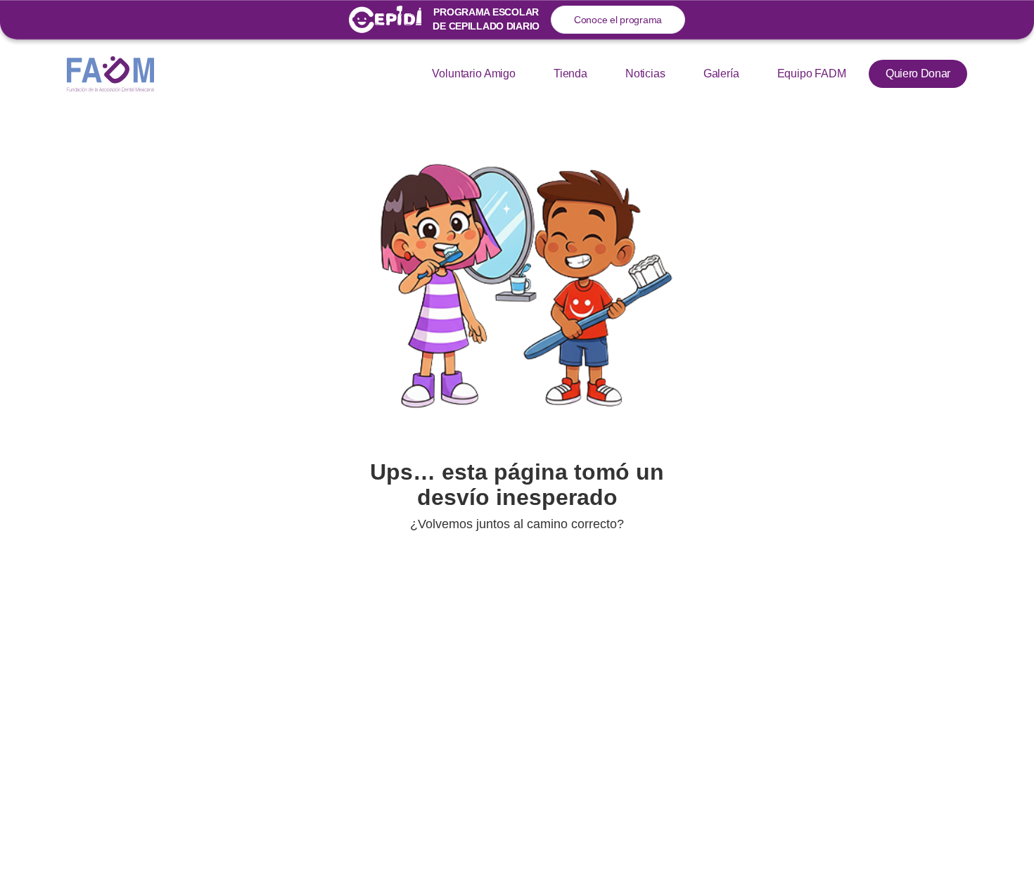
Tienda (570, 73)
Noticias (645, 73)
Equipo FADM (811, 73)
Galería (721, 73)
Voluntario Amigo (473, 73)
